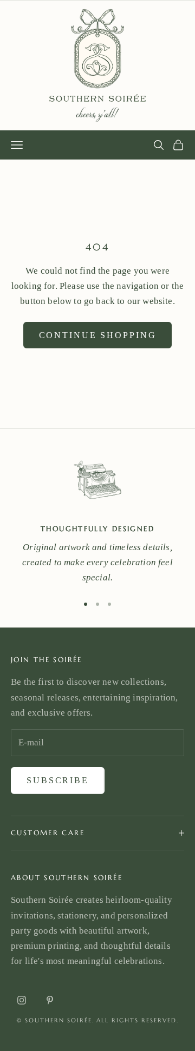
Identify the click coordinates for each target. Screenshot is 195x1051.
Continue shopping (98, 335)
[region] (97, 518)
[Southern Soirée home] (98, 65)
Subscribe (58, 780)
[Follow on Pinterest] (49, 1000)
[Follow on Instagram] (21, 1000)
